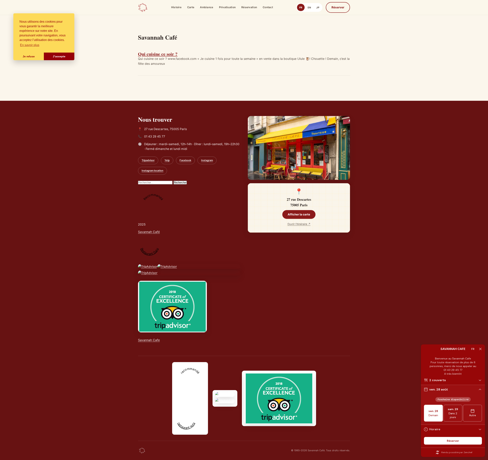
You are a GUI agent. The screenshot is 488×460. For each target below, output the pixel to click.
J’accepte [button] (59, 56)
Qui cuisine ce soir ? (157, 53)
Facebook (185, 160)
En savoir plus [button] (29, 45)
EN (309, 7)
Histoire (176, 7)
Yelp (167, 160)
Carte (190, 7)
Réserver (337, 7)
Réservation (249, 7)
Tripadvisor (148, 160)
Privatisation (227, 7)
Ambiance (206, 7)
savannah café (185, 406)
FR (300, 7)
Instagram (207, 160)
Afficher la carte (299, 214)
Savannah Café (149, 232)
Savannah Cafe (149, 340)
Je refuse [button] (29, 56)
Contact (268, 7)
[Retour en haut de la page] (142, 450)
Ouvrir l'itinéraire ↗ (299, 224)
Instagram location (152, 170)
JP (317, 7)
